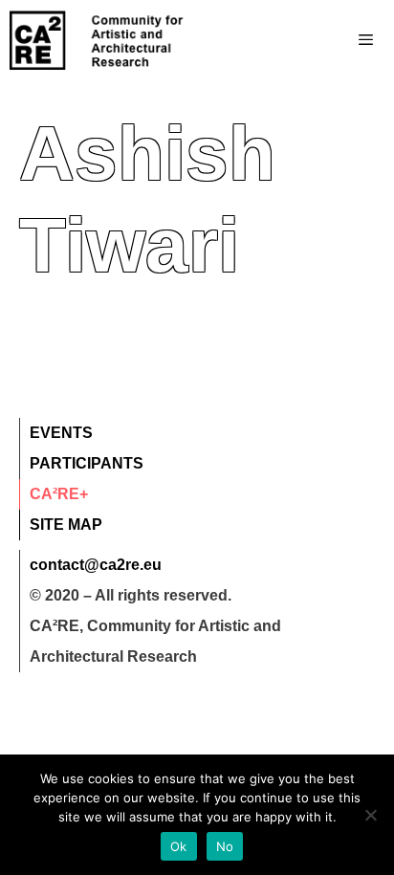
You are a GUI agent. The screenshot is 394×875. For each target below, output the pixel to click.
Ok (178, 846)
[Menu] (327, 40)
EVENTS (61, 433)
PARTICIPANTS (86, 463)
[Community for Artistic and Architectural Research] (98, 40)
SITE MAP (66, 524)
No (225, 846)
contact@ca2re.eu (96, 565)
